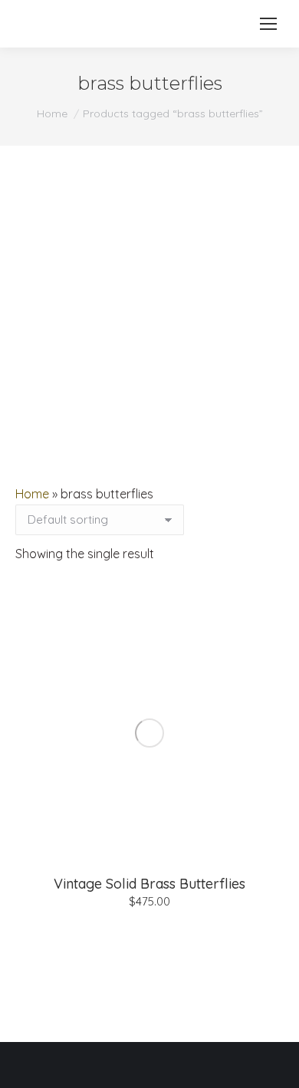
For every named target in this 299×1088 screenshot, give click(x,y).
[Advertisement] (149, 302)
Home (32, 493)
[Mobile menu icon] (268, 23)
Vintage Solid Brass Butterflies (149, 883)
